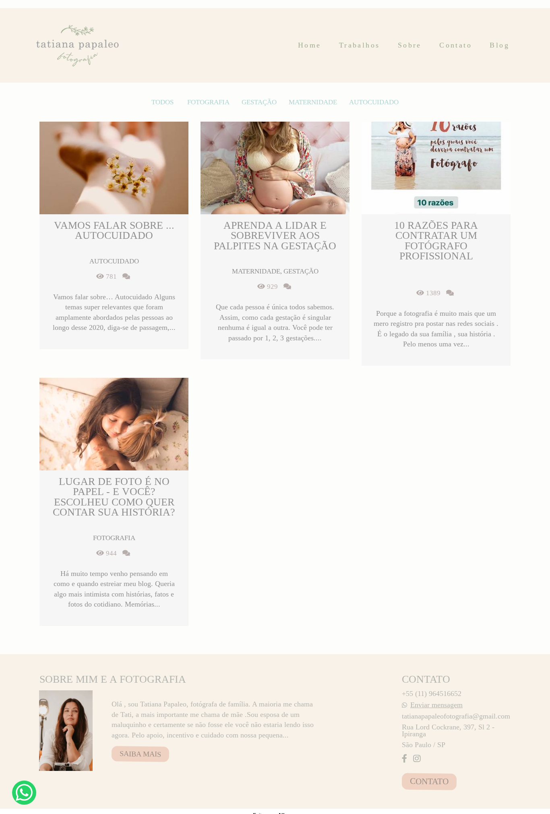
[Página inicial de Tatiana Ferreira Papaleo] (78, 45)
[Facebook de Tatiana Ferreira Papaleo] (404, 758)
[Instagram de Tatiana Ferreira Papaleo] (417, 758)
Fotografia (208, 102)
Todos (162, 102)
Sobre (410, 45)
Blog (499, 45)
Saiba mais (140, 754)
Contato (455, 45)
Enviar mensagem (436, 704)
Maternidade (313, 102)
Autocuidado (374, 102)
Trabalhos (359, 45)
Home (309, 45)
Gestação (259, 102)
